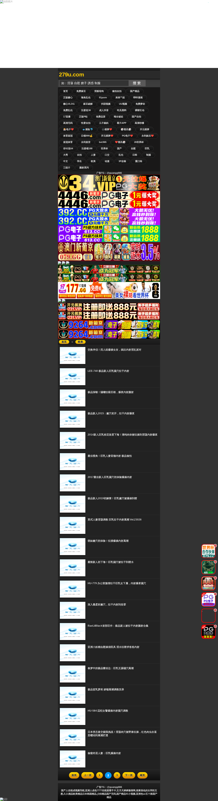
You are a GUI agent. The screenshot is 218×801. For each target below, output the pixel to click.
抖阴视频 (105, 104)
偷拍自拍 (117, 91)
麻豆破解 (88, 104)
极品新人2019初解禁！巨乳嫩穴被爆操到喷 (112, 498)
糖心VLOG (69, 104)
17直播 (66, 116)
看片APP (121, 123)
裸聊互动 (139, 110)
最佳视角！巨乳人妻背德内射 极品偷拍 (110, 455)
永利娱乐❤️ (148, 135)
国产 (119, 148)
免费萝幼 (140, 104)
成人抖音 (104, 110)
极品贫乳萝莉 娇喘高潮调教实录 (106, 689)
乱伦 (121, 155)
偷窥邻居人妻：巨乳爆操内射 (104, 753)
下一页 (129, 775)
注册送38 (86, 110)
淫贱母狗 (99, 91)
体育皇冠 (68, 135)
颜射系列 (84, 167)
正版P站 (83, 116)
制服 (148, 155)
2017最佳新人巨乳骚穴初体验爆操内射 (110, 477)
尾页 (142, 775)
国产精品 (134, 91)
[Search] (156, 75)
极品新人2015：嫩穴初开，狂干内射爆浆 (111, 413)
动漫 (107, 161)
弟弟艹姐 (120, 97)
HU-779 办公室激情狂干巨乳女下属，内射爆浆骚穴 (117, 583)
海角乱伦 (85, 97)
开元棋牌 (144, 129)
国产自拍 (136, 116)
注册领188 (87, 148)
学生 (79, 161)
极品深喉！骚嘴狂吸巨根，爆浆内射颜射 (111, 392)
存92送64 (68, 148)
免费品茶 (100, 116)
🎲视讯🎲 (126, 129)
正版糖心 (68, 97)
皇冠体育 (68, 142)
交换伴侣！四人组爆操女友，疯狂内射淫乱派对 (114, 349)
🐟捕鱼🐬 (87, 129)
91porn (103, 97)
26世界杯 (139, 142)
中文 (65, 161)
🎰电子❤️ (68, 129)
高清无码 (68, 123)
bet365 (102, 142)
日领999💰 (87, 135)
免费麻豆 (81, 91)
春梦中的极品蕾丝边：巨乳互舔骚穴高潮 (111, 668)
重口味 (138, 161)
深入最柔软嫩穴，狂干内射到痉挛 (107, 604)
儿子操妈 (103, 123)
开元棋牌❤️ (107, 135)
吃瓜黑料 (121, 110)
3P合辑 (122, 161)
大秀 (65, 155)
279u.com (71, 74)
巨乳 (147, 148)
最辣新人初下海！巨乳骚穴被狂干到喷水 (111, 562)
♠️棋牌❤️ (107, 129)
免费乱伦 (68, 110)
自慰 (133, 148)
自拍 (79, 155)
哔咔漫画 (138, 97)
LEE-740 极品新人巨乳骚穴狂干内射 (108, 370)
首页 (65, 91)
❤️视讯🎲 (120, 142)
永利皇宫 (85, 142)
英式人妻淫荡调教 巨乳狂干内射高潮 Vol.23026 (115, 519)
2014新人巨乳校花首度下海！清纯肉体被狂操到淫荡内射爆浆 (123, 434)
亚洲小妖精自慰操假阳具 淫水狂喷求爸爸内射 (113, 647)
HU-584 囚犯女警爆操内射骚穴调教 (108, 710)
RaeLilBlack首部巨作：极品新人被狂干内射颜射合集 (118, 625)
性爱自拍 (85, 123)
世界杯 (104, 148)
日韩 (134, 155)
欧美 (93, 161)
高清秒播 (139, 123)
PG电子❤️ (127, 135)
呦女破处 (118, 116)
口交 (107, 155)
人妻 (93, 155)
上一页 (88, 775)
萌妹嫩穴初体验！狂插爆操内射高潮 (108, 540)
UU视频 (123, 104)
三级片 (66, 167)
